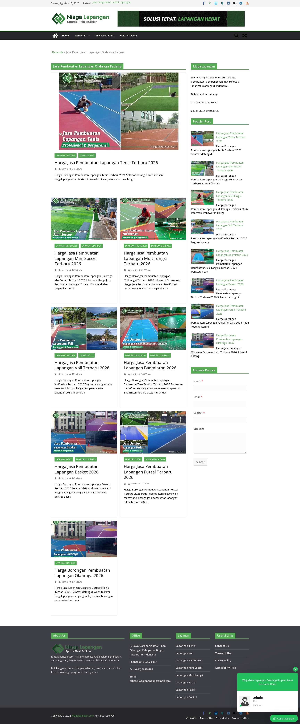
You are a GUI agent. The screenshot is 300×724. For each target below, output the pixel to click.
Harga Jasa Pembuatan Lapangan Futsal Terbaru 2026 (148, 471)
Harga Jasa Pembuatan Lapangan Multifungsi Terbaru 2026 (146, 258)
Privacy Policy (223, 660)
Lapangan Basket (64, 459)
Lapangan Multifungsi (136, 246)
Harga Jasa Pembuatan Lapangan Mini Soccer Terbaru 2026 (77, 258)
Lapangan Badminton (135, 355)
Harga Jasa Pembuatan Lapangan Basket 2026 (77, 469)
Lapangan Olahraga (65, 155)
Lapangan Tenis (87, 155)
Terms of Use (223, 653)
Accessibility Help (225, 667)
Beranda (57, 52)
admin (64, 168)
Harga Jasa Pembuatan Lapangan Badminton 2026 (150, 365)
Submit (200, 462)
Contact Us (222, 645)
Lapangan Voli (86, 355)
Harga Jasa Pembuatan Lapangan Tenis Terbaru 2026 (106, 162)
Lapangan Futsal (133, 459)
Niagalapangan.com (83, 715)
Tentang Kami (104, 35)
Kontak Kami (128, 35)
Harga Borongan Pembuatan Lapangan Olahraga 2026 (82, 572)
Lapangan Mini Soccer (66, 246)
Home (65, 35)
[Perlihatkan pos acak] (245, 35)
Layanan (80, 35)
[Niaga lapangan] (55, 35)
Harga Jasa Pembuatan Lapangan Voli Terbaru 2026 (82, 365)
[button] (88, 35)
